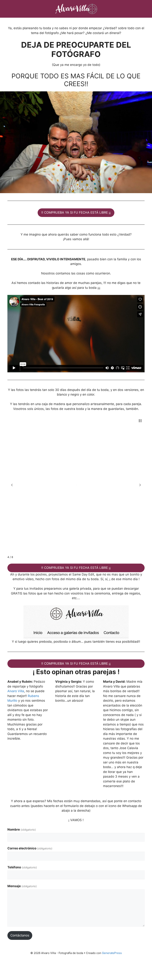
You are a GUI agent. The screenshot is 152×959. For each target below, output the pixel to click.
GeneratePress (112, 953)
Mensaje (22, 886)
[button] (11, 485)
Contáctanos (19, 935)
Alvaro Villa (15, 691)
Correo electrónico (29, 848)
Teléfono (22, 867)
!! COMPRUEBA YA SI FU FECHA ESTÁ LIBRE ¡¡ (76, 212)
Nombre (21, 829)
